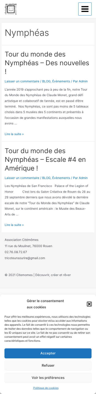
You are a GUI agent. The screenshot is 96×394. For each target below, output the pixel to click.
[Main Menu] (85, 9)
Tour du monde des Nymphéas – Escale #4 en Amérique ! (45, 159)
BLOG (46, 81)
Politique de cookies (45, 388)
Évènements (61, 81)
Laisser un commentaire (22, 81)
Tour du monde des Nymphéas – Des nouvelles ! (47, 62)
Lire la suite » (14, 134)
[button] (89, 304)
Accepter (48, 353)
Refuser (48, 365)
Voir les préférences (48, 378)
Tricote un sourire (35, 8)
